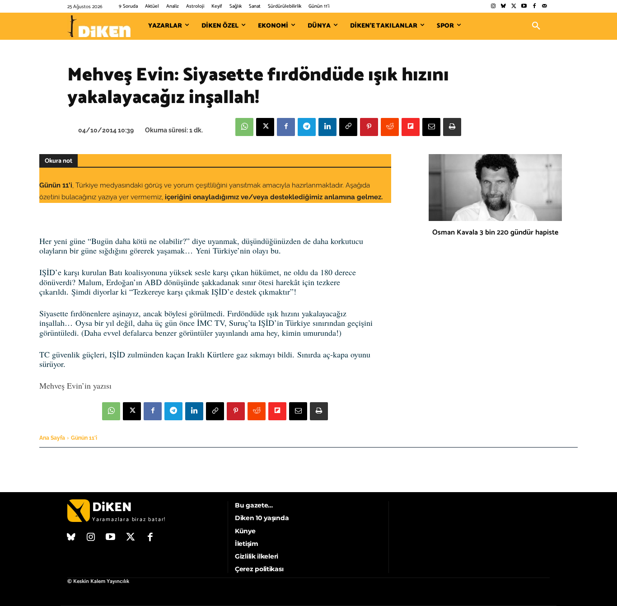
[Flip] (411, 127)
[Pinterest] (369, 127)
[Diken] (99, 26)
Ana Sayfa (52, 438)
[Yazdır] (452, 127)
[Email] (431, 127)
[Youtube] (524, 6)
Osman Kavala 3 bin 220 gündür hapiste (495, 232)
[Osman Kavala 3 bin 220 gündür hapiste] (495, 187)
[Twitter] (514, 6)
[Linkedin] (327, 127)
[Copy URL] (348, 127)
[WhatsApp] (244, 127)
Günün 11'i (84, 438)
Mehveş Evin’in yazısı (75, 385)
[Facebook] (534, 6)
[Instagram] (493, 6)
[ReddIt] (390, 127)
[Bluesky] (503, 6)
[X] (265, 127)
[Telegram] (307, 127)
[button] (536, 26)
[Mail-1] (544, 6)
